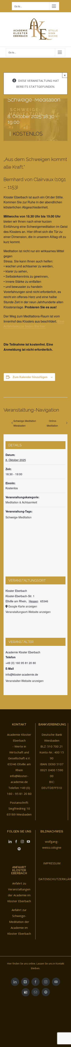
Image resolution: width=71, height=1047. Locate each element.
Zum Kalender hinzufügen (30, 377)
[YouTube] (28, 841)
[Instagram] (22, 841)
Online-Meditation (52, 423)
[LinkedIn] (10, 841)
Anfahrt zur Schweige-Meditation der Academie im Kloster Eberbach (19, 921)
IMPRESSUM (51, 863)
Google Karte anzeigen (22, 606)
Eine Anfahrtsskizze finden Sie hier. (34, 324)
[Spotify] (19, 848)
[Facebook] (16, 841)
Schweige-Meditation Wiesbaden (24, 423)
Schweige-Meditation (19, 517)
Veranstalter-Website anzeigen (25, 681)
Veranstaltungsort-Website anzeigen (28, 612)
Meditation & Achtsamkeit (21, 502)
